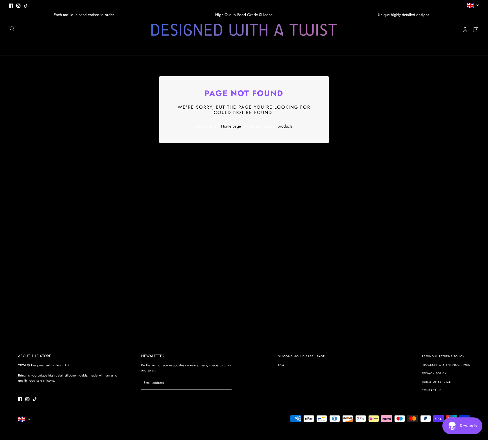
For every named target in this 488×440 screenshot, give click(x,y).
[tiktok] (25, 5)
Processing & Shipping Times (446, 365)
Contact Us (431, 390)
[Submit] (224, 383)
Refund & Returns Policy (443, 356)
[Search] (12, 29)
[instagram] (18, 5)
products (285, 126)
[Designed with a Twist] (244, 29)
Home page (231, 126)
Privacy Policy (434, 373)
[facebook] (11, 5)
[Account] (465, 30)
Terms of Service (436, 382)
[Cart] (476, 30)
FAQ (281, 365)
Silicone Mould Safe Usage (301, 356)
